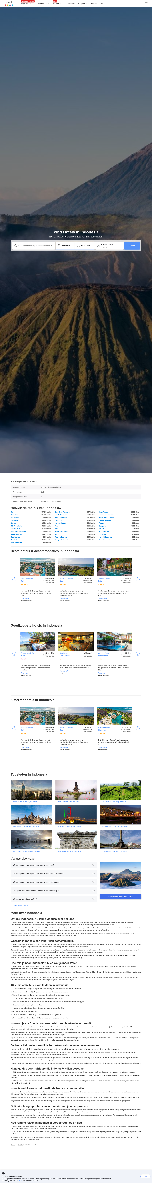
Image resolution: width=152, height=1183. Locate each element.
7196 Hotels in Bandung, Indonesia (114, 801)
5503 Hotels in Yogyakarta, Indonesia (26, 826)
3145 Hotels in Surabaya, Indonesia (70, 826)
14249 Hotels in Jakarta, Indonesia (25, 801)
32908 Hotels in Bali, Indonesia (68, 801)
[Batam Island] (32, 839)
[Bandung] (121, 790)
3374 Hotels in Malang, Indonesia (69, 851)
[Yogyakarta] (32, 814)
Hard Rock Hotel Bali (27, 579)
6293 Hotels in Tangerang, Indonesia (115, 826)
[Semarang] (121, 839)
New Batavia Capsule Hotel (65, 654)
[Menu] (101, 3)
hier (20, 1180)
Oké (145, 1176)
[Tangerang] (121, 814)
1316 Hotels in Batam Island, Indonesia (26, 851)
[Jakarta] (32, 790)
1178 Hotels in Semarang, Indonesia (114, 851)
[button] (54, 865)
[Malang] (76, 839)
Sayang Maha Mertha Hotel (103, 654)
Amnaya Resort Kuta (104, 579)
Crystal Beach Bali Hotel (27, 654)
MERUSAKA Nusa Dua (66, 579)
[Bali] (76, 790)
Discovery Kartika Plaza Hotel (104, 728)
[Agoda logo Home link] (9, 3)
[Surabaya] (76, 814)
